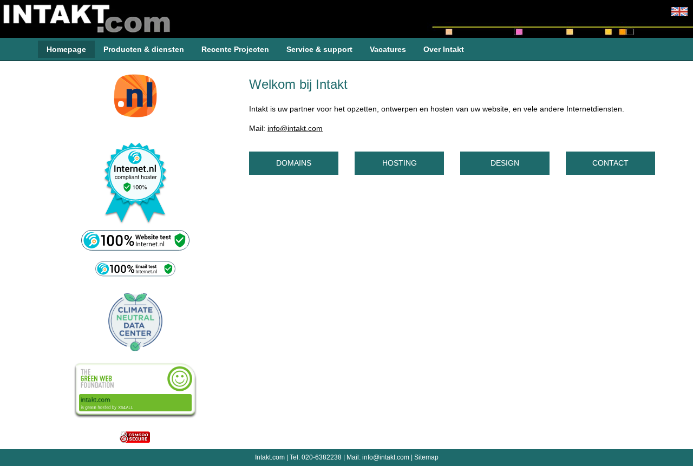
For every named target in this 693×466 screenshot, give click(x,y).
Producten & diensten (143, 49)
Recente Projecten (235, 49)
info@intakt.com (295, 128)
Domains (303, 162)
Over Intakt (443, 49)
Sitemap (426, 457)
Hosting (409, 162)
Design (516, 162)
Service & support (319, 49)
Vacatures (388, 49)
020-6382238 (322, 457)
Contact (619, 162)
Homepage (66, 49)
